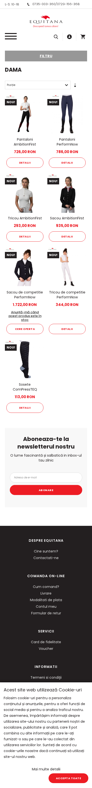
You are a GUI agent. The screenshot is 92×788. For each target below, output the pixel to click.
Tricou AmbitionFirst (25, 218)
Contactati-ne (46, 557)
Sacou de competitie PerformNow (25, 295)
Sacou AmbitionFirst (67, 218)
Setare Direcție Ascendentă (75, 86)
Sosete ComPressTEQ (25, 387)
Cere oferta (25, 329)
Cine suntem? (46, 551)
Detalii (25, 163)
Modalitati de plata (46, 599)
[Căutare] (56, 37)
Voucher (46, 648)
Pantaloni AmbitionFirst (25, 142)
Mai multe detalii (46, 769)
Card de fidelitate (46, 642)
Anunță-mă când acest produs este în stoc (24, 316)
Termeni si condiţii (46, 677)
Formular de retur (46, 613)
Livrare (46, 593)
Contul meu (46, 606)
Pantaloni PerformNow (67, 142)
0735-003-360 (43, 4)
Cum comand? (46, 586)
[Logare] (69, 37)
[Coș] (83, 37)
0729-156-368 (68, 4)
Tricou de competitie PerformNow (67, 295)
